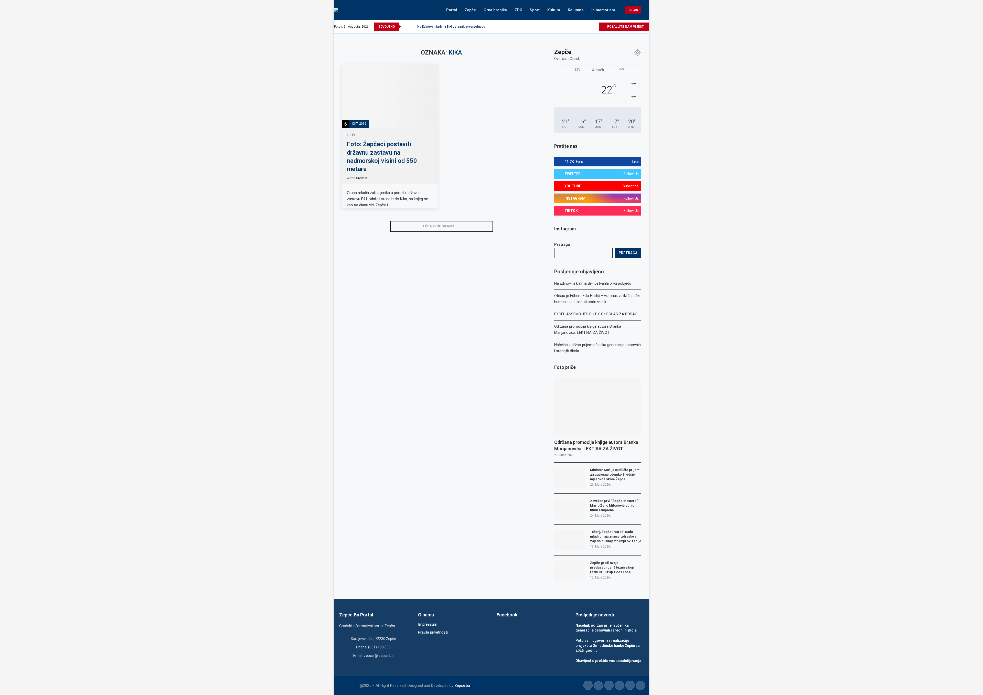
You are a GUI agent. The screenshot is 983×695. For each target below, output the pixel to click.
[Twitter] (571, 27)
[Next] (412, 27)
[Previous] (406, 27)
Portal (451, 10)
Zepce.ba (462, 685)
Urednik (361, 178)
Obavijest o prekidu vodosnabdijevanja (608, 661)
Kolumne (576, 10)
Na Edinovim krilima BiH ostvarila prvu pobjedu (451, 26)
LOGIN (633, 10)
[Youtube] (583, 27)
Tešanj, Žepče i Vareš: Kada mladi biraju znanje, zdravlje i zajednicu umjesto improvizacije (615, 536)
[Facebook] (565, 27)
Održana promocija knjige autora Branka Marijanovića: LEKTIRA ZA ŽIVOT (596, 445)
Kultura (553, 10)
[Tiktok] (589, 27)
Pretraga (562, 244)
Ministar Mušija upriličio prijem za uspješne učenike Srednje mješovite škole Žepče (614, 474)
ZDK (518, 10)
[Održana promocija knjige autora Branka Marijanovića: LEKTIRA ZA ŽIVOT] (597, 407)
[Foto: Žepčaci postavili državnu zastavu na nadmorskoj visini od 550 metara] (390, 96)
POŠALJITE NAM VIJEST (625, 26)
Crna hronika (495, 10)
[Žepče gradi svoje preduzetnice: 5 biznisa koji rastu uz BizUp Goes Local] (569, 571)
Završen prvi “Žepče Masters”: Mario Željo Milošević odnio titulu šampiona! (614, 505)
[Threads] (594, 27)
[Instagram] (577, 27)
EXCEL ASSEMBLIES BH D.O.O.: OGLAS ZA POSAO (595, 314)
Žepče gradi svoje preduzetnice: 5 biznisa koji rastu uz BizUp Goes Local (612, 567)
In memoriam (603, 10)
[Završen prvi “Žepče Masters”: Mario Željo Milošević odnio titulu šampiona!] (569, 509)
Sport (535, 10)
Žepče (470, 10)
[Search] (646, 10)
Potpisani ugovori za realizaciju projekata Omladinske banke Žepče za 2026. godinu (607, 645)
